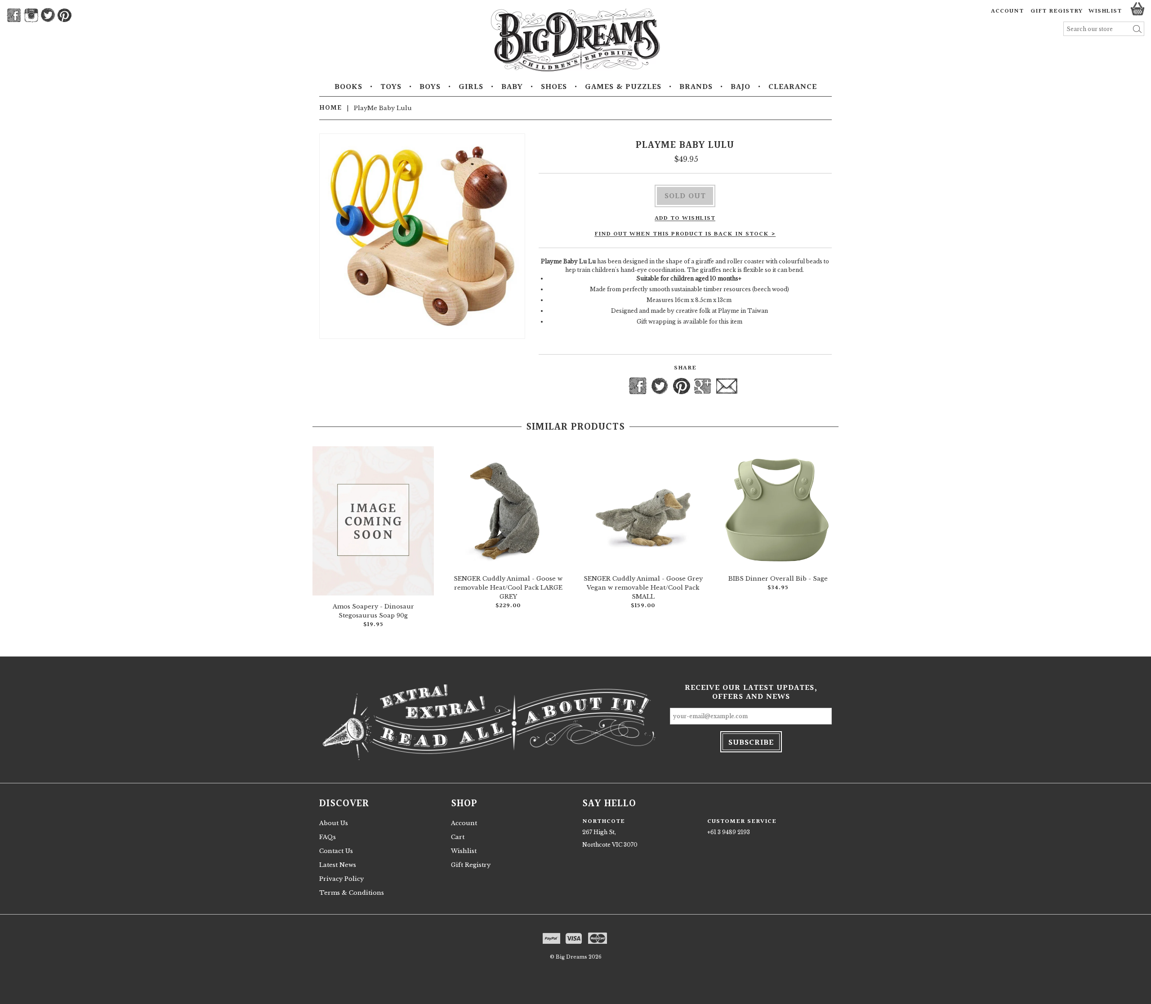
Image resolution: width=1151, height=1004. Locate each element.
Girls (471, 87)
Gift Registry (1057, 11)
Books (348, 87)
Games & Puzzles (623, 87)
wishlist (1105, 11)
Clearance (792, 87)
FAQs (327, 837)
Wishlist (464, 851)
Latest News (337, 865)
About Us (333, 823)
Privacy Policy (341, 879)
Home (330, 107)
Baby (512, 87)
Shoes (554, 87)
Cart (457, 837)
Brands (696, 87)
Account (1007, 11)
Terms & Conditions (351, 893)
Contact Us (336, 851)
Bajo (740, 87)
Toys (391, 87)
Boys (430, 87)
